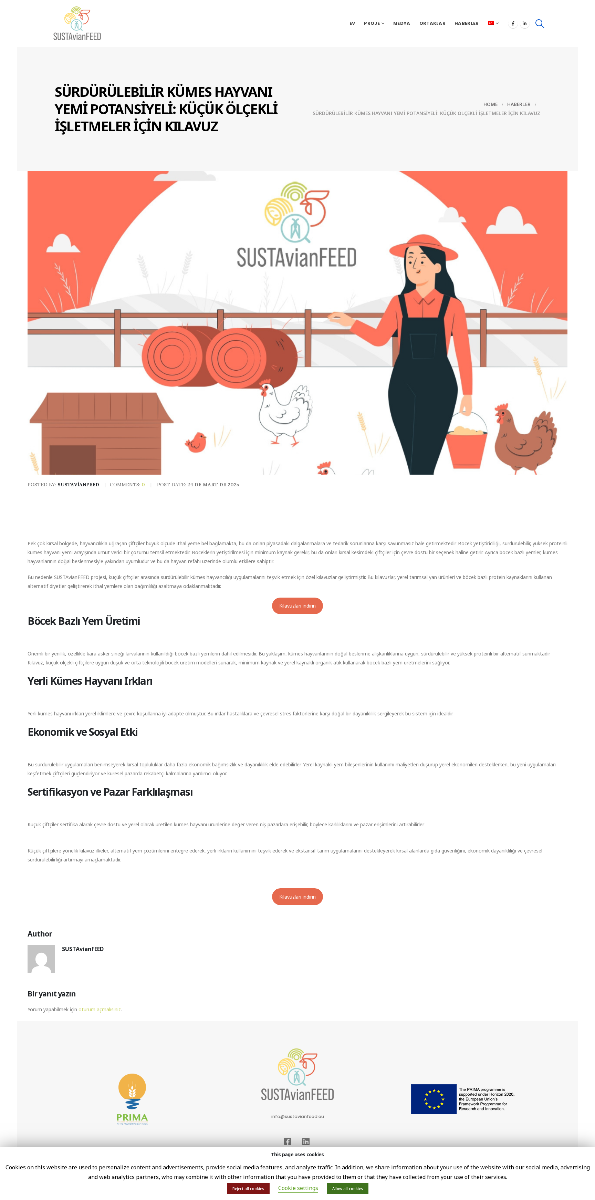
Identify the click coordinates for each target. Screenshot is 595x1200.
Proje (372, 23)
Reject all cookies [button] (248, 1188)
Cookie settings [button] (298, 1188)
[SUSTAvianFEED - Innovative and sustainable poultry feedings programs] (77, 23)
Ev (352, 23)
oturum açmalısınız (100, 1009)
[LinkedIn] (525, 23)
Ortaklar (432, 23)
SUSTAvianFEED (83, 949)
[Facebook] (513, 23)
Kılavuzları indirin (297, 605)
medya (401, 23)
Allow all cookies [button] (347, 1188)
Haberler (467, 23)
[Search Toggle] (540, 23)
